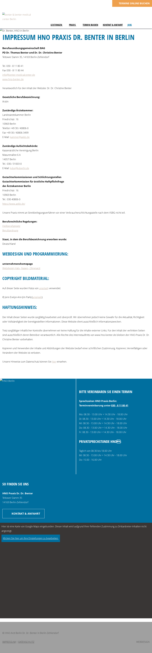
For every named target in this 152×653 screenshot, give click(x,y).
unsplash (43, 288)
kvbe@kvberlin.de (19, 168)
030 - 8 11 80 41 (119, 405)
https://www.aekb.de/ (13, 203)
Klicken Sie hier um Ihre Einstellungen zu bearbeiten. (30, 538)
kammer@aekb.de (20, 137)
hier (54, 361)
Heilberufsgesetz (11, 226)
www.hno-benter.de (13, 79)
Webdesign (143, 642)
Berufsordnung (10, 230)
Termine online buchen (134, 3)
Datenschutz (26, 642)
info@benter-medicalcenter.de (18, 74)
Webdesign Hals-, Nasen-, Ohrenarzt (21, 268)
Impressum (9, 642)
